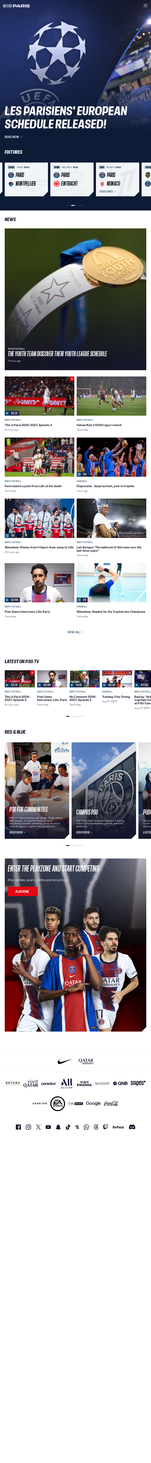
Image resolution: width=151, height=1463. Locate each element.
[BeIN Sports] (75, 1103)
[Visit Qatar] (30, 1083)
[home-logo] (16, 5)
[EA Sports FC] (57, 1103)
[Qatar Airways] (86, 1061)
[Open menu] (145, 5)
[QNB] (120, 1083)
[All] (66, 1083)
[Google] (93, 1103)
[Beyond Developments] (13, 1083)
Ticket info (106, 191)
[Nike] (65, 1061)
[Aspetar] (39, 1103)
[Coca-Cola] (111, 1103)
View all (73, 632)
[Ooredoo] (48, 1083)
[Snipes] (138, 1083)
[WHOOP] (102, 1083)
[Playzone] (23, 891)
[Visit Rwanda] (84, 1083)
